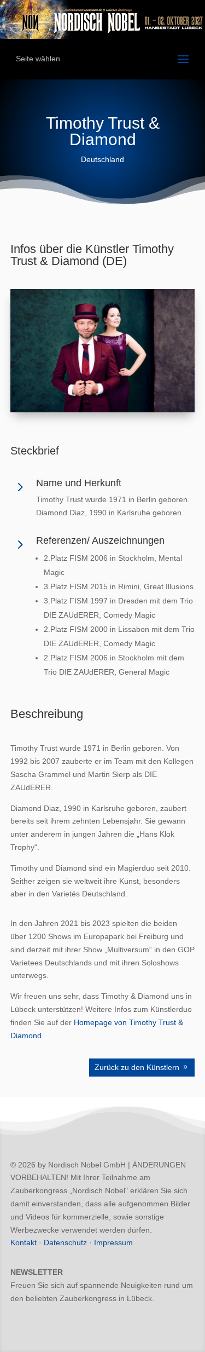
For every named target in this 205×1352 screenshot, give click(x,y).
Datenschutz (65, 1242)
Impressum (113, 1242)
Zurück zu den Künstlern (137, 1067)
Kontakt (23, 1242)
